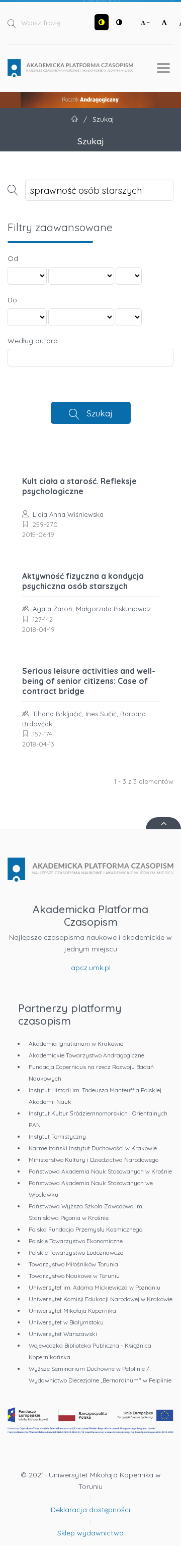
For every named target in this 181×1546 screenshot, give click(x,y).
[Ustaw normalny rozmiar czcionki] (164, 22)
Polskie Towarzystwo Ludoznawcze (76, 1252)
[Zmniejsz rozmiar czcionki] (145, 22)
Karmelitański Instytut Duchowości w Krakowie (93, 1148)
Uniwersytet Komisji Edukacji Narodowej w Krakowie (100, 1299)
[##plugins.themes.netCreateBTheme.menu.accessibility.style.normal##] (119, 22)
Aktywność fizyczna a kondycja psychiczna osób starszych (83, 581)
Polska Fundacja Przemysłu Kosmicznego (85, 1229)
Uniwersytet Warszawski (63, 1334)
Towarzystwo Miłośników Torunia (73, 1264)
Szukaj (99, 412)
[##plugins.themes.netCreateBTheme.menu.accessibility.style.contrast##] (102, 22)
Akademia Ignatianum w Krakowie (76, 1043)
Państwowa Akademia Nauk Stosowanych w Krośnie (100, 1171)
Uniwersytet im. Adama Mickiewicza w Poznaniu (94, 1287)
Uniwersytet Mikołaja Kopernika (72, 1310)
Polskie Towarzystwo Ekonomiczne (76, 1241)
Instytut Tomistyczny (57, 1136)
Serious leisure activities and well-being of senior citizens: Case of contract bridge (88, 681)
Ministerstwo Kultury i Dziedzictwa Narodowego (93, 1159)
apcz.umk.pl (91, 967)
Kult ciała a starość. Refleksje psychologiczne (79, 486)
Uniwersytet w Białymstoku (66, 1322)
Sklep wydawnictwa (90, 1532)
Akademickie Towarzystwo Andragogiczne (86, 1055)
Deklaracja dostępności (90, 1509)
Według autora (33, 340)
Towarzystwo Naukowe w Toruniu (74, 1276)
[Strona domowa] (70, 68)
